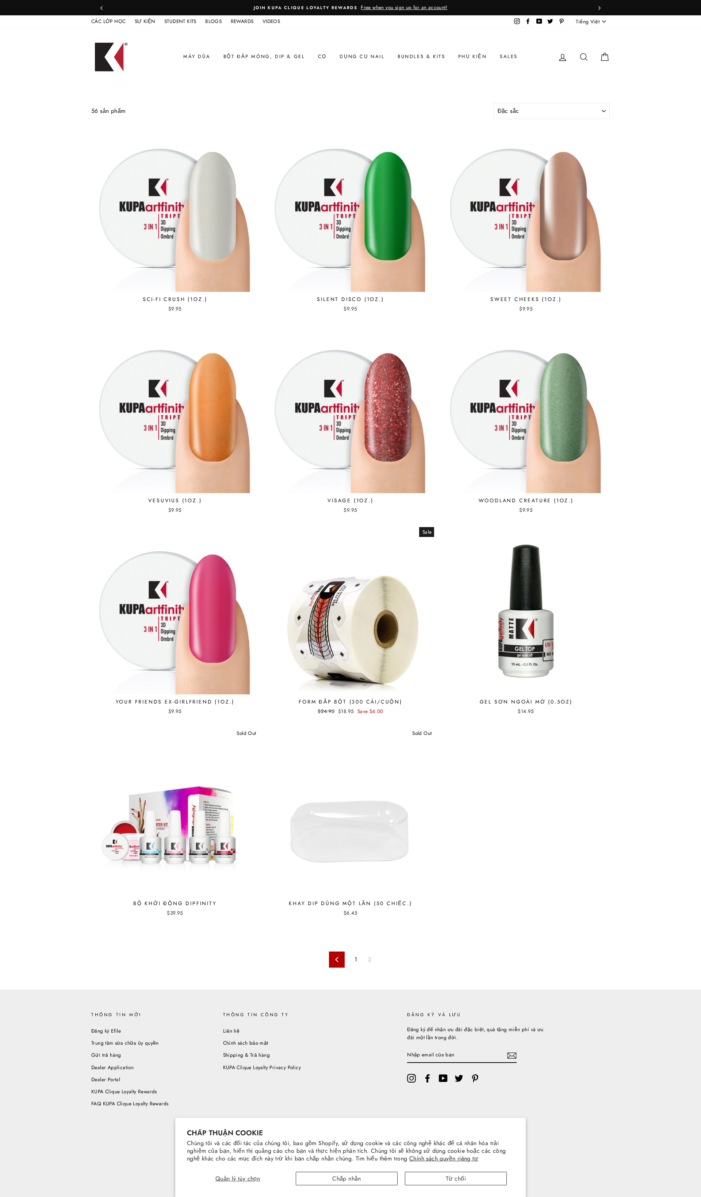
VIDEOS (271, 21)
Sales (509, 56)
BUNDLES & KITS (421, 56)
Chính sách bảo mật (245, 1043)
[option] (350, 8)
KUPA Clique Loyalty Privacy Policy (262, 1067)
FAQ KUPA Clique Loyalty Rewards (129, 1103)
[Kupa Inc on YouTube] (443, 1078)
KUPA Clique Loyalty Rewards (124, 1091)
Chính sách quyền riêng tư (443, 1158)
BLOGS (213, 21)
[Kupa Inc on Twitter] (459, 1078)
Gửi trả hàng (106, 1055)
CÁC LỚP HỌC (108, 21)
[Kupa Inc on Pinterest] (475, 1078)
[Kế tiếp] (599, 7)
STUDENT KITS (180, 21)
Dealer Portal (105, 1079)
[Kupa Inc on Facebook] (427, 1078)
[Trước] (101, 7)
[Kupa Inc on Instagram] (411, 1078)
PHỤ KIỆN (472, 56)
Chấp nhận (346, 1178)
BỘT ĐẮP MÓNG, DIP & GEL (264, 56)
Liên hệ (231, 1030)
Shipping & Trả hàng (246, 1055)
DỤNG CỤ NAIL (362, 56)
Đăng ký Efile (106, 1030)
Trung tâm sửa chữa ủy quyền (125, 1043)
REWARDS (242, 21)
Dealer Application (112, 1067)
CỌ (322, 56)
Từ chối (456, 1178)
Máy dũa (196, 56)
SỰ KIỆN (145, 21)
